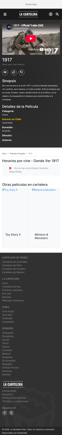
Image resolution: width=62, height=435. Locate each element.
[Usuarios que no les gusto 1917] (21, 72)
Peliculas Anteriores (13, 300)
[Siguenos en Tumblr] (11, 412)
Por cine (6, 293)
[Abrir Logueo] (50, 14)
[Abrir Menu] (5, 14)
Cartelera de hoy (11, 286)
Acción (6, 339)
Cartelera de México (13, 272)
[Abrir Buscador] (57, 14)
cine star (7, 314)
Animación (8, 332)
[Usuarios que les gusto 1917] (14, 72)
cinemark (7, 318)
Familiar (6, 374)
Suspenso (7, 357)
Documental (8, 360)
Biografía (7, 364)
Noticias (6, 297)
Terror (5, 343)
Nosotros (7, 394)
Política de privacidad (14, 397)
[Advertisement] (31, 4)
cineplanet (8, 321)
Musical (6, 353)
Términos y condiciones (15, 401)
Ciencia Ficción (10, 367)
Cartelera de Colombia (14, 261)
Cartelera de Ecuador (14, 268)
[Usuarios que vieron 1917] (5, 72)
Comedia (7, 350)
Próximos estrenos (12, 290)
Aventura (7, 371)
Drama (5, 346)
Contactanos (9, 390)
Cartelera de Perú (11, 265)
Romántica (8, 336)
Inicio (5, 283)
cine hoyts (8, 311)
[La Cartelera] (28, 14)
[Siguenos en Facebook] (4, 412)
